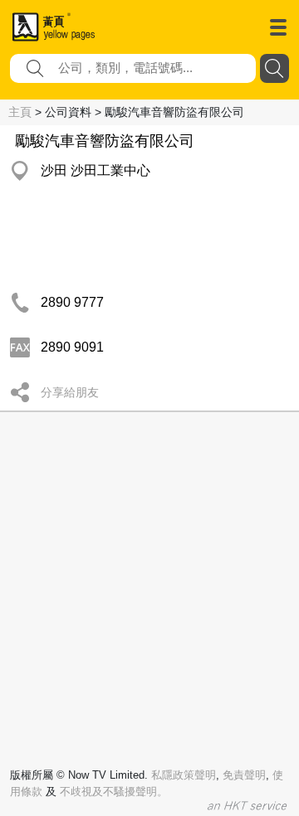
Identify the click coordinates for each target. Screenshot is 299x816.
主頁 (20, 112)
